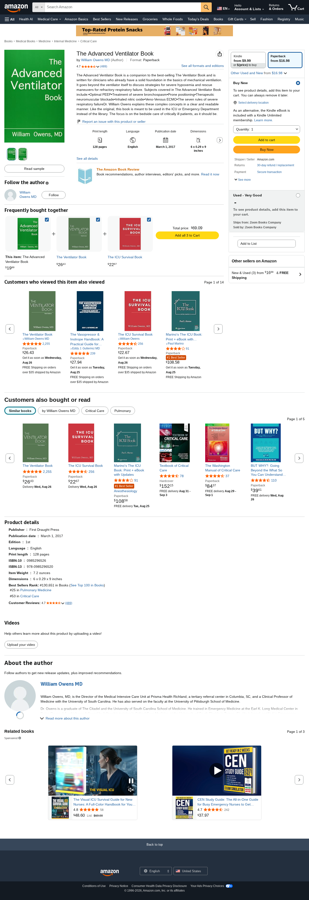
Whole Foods (172, 19)
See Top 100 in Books (87, 585)
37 (227, 476)
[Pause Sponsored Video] (131, 781)
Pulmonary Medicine (35, 590)
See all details (87, 158)
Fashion (266, 19)
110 (274, 480)
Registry (284, 19)
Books (218, 19)
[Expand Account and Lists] (263, 9)
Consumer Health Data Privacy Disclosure (159, 886)
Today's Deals (198, 19)
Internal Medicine (65, 41)
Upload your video (21, 645)
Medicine (45, 41)
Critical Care (88, 41)
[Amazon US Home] (109, 873)
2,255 (47, 472)
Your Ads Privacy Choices (207, 886)
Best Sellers (102, 19)
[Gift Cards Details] (245, 19)
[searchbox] (123, 7)
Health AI (26, 19)
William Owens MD (95, 60)
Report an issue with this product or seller (114, 121)
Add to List (248, 243)
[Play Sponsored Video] (217, 771)
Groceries (150, 19)
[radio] (248, 60)
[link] (79, 234)
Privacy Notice (118, 886)
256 (91, 472)
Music (299, 19)
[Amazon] (16, 7)
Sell (253, 19)
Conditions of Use (94, 886)
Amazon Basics (76, 19)
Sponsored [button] (11, 738)
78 (182, 476)
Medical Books (25, 41)
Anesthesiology (125, 488)
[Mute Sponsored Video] (131, 790)
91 (136, 480)
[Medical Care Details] (60, 19)
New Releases (127, 19)
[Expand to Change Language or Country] (229, 9)
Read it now (210, 174)
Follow (54, 195)
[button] (10, 19)
